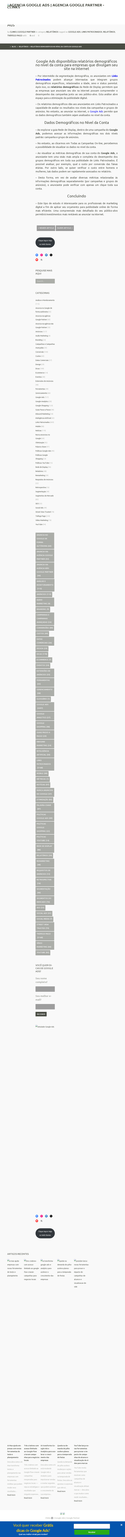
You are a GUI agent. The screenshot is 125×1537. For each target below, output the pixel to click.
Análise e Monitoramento (45, 300)
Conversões (45, 628)
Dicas (38, 369)
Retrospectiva (41, 487)
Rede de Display (42, 467)
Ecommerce (40, 373)
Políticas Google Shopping (43, 827)
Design (38, 364)
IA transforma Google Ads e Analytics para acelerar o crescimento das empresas (48, 1453)
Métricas (43, 779)
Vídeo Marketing (42, 520)
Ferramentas (40, 389)
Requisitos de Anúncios (44, 480)
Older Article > (65, 228)
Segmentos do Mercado (45, 496)
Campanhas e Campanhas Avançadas (44, 618)
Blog (14, 46)
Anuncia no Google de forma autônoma (44, 540)
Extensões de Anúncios (44, 381)
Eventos (39, 377)
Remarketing (40, 475)
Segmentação (41, 492)
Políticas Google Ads (43, 451)
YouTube (39, 524)
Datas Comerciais (42, 360)
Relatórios (52, 32)
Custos (38, 356)
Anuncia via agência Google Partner (45, 555)
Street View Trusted (43, 512)
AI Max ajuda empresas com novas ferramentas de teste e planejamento (14, 1451)
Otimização (40, 443)
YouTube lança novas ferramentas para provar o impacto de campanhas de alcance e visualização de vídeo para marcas (81, 1454)
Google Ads (74, 32)
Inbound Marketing (43, 414)
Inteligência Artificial (43, 418)
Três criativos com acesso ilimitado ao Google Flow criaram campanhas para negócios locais (31, 1453)
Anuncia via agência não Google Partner (45, 570)
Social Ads (39, 508)
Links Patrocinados (92, 32)
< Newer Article (46, 228)
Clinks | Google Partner (22, 32)
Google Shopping (42, 406)
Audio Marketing (42, 336)
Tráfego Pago (14, 35)
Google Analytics (42, 401)
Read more (11, 1495)
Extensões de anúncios (43, 673)
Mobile (38, 426)
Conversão (40, 352)
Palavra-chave (41, 447)
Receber (91, 1532)
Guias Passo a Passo (43, 410)
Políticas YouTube (42, 463)
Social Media (44, 919)
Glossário (43, 699)
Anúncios (39, 332)
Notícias (39, 431)
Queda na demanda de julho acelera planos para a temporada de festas (64, 1451)
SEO (37, 504)
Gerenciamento (41, 393)
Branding (39, 340)
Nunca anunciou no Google (45, 792)
